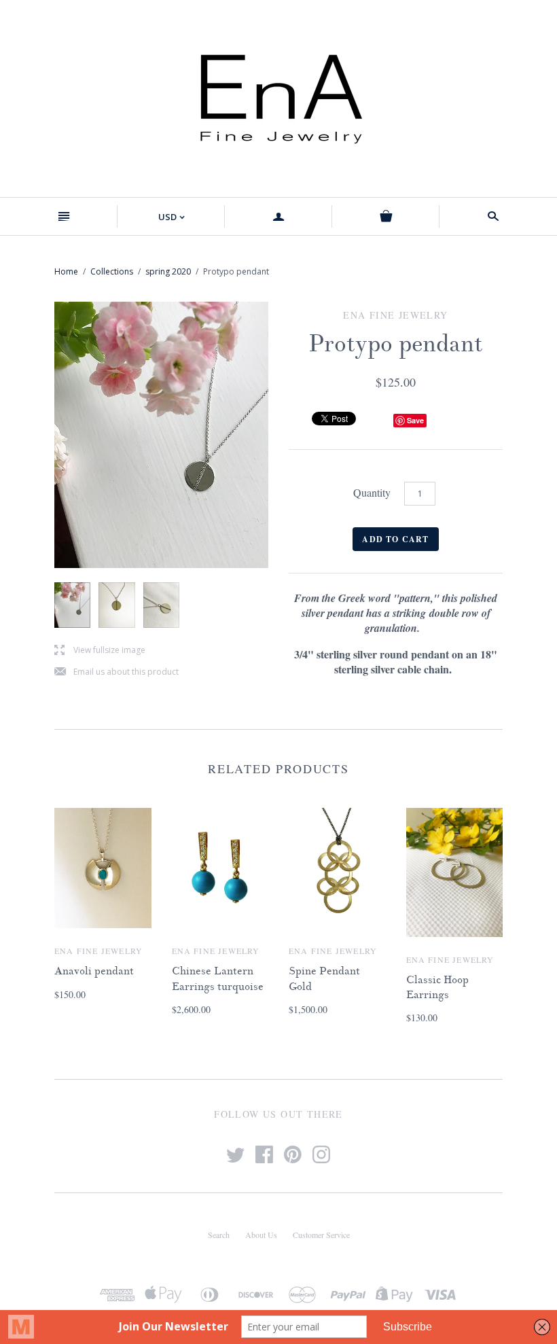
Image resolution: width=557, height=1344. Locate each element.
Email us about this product (116, 672)
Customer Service (321, 1234)
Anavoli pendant (94, 971)
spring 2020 (168, 271)
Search (219, 1234)
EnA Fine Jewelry (98, 950)
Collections (111, 271)
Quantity (372, 492)
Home (66, 271)
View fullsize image (99, 650)
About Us (261, 1234)
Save (415, 420)
